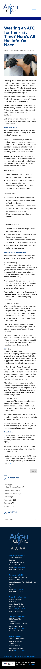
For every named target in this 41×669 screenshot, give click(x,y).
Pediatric (7, 497)
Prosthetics (8, 500)
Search (33, 471)
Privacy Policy (8, 656)
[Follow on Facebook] (12, 548)
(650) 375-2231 (19, 567)
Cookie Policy (31, 656)
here (11, 463)
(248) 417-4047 (19, 589)
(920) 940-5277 (19, 609)
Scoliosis (7, 503)
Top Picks (7, 506)
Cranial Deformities (11, 490)
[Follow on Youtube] (24, 548)
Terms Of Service (20, 656)
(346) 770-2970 (19, 628)
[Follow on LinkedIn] (20, 548)
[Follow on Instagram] (16, 548)
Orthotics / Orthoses (27, 50)
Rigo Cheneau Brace (13, 487)
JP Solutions (30, 665)
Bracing (16, 50)
